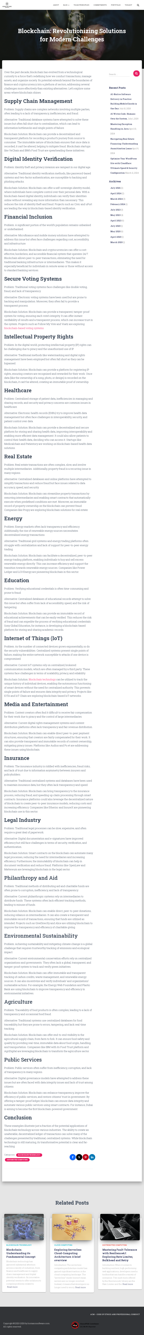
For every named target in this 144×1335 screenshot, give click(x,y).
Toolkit (128, 5)
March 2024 (116, 199)
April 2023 (115, 220)
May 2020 (115, 231)
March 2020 (116, 242)
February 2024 (117, 204)
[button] (68, 5)
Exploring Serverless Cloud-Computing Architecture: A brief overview (67, 1255)
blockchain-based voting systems (24, 328)
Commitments (100, 5)
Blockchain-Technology (29, 1155)
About (56, 5)
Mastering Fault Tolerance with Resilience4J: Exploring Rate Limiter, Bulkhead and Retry (119, 1255)
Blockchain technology (42, 679)
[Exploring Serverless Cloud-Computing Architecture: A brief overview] (72, 1226)
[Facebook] (73, 1157)
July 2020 (115, 226)
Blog (65, 5)
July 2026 (115, 188)
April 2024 (115, 193)
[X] (79, 1157)
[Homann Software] (7, 4)
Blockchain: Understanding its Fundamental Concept (20, 1253)
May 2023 (115, 215)
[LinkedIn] (92, 1157)
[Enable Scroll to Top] (138, 1329)
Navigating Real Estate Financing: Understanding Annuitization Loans (124, 144)
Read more (12, 1287)
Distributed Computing (17, 1160)
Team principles (81, 5)
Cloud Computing (63, 1245)
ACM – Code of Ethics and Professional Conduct (115, 1314)
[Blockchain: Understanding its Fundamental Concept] (24, 1226)
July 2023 (115, 209)
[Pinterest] (86, 1157)
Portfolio (116, 5)
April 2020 (115, 237)
